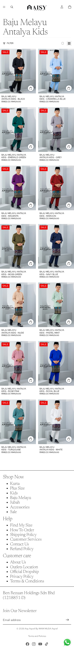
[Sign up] (67, 620)
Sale (13, 512)
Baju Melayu (20, 498)
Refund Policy (22, 549)
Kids (14, 493)
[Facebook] (27, 644)
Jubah (15, 502)
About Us (18, 562)
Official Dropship (24, 572)
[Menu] (4, 7)
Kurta (15, 484)
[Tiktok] (46, 644)
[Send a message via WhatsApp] (67, 642)
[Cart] (70, 7)
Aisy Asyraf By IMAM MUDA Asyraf (41, 628)
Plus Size (17, 488)
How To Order (22, 530)
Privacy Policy (22, 577)
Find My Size (21, 525)
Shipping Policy (23, 535)
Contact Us (19, 544)
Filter (10, 43)
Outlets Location (24, 567)
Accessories (19, 507)
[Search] (12, 7)
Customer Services (25, 539)
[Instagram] (34, 644)
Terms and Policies (37, 636)
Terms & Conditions (27, 581)
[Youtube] (40, 644)
